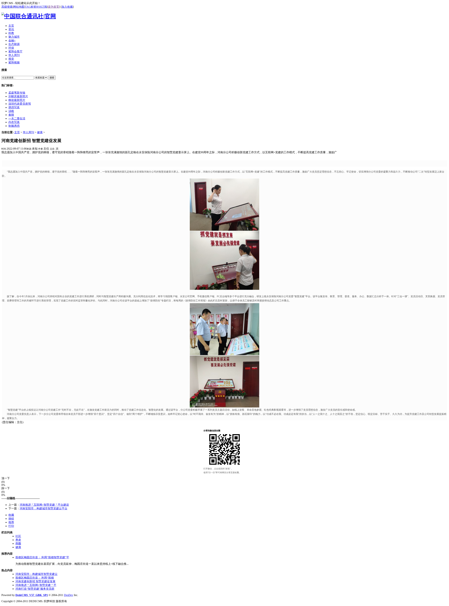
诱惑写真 (14, 107)
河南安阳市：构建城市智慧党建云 (36, 574)
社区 (18, 536)
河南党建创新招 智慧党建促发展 (35, 581)
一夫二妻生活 (16, 118)
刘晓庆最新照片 (18, 96)
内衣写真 (14, 122)
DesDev (68, 595)
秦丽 (11, 114)
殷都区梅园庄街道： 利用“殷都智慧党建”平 (42, 557)
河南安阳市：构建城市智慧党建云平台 (43, 508)
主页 (17, 132)
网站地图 (18, 6)
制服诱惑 (14, 125)
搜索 (52, 77)
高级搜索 (7, 6)
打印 (11, 525)
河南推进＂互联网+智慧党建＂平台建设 (44, 504)
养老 (18, 539)
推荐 (11, 522)
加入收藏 (67, 6)
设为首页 (53, 6)
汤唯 (11, 111)
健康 (40, 132)
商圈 (18, 543)
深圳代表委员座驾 (19, 103)
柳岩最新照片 (16, 100)
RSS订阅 (41, 6)
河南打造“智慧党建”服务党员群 (34, 588)
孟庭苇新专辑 (16, 92)
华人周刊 (28, 132)
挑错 (11, 518)
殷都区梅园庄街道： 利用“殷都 (34, 577)
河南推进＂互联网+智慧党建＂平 (35, 585)
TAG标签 (30, 6)
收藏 (11, 514)
